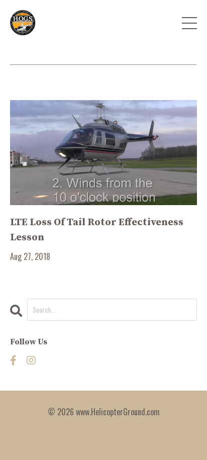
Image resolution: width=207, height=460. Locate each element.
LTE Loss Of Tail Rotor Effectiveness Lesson (96, 230)
